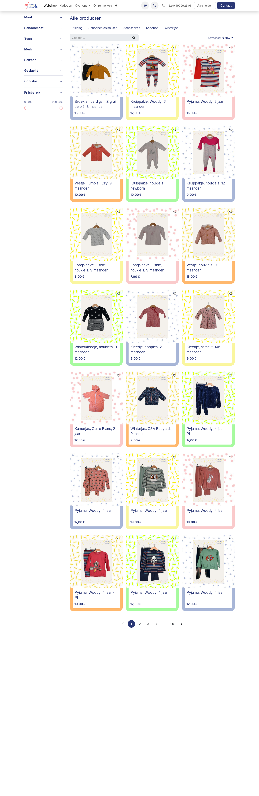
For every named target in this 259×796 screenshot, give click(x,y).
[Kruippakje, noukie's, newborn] (152, 152)
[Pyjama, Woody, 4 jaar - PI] (208, 398)
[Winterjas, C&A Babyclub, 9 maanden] (152, 398)
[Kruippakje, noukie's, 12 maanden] (208, 152)
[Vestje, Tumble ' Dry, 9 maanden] (96, 152)
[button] (155, 5)
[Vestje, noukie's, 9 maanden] (208, 234)
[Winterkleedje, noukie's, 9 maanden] (96, 316)
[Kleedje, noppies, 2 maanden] (152, 316)
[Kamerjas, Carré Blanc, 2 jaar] (96, 398)
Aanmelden (205, 5)
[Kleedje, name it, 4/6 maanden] (208, 316)
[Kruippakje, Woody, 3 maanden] (152, 71)
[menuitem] (50, 5)
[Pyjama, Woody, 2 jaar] (208, 71)
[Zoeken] (134, 37)
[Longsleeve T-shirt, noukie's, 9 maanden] (96, 234)
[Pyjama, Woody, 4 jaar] (96, 480)
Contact (226, 5)
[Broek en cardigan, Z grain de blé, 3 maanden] (96, 71)
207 (173, 624)
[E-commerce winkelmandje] (145, 5)
